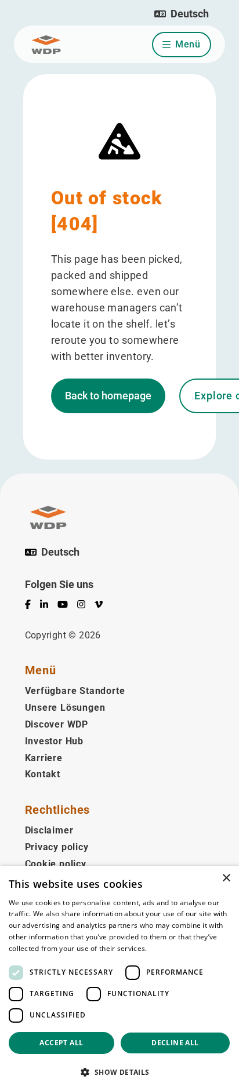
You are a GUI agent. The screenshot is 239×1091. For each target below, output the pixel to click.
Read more (167, 948)
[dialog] (119, 978)
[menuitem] (32, 607)
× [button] (226, 878)
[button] (181, 14)
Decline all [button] (174, 1043)
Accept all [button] (61, 1043)
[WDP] (46, 44)
